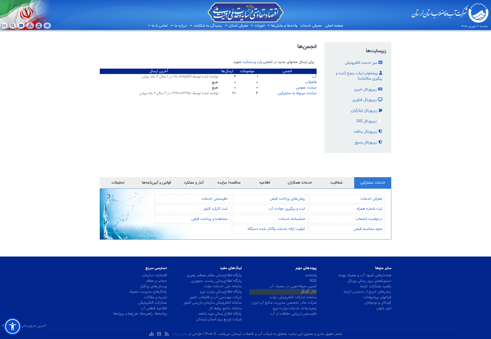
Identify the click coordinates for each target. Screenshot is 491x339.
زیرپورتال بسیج (366, 142)
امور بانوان (383, 308)
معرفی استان (238, 26)
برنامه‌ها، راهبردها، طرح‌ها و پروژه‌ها (140, 313)
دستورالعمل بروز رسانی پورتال (369, 281)
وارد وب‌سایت (252, 62)
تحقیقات (118, 183)
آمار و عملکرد (194, 183)
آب (314, 77)
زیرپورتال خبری (365, 89)
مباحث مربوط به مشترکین (297, 93)
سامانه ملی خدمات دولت (223, 286)
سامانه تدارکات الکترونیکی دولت (293, 297)
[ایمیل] (21, 26)
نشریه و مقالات (155, 297)
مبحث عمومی (306, 88)
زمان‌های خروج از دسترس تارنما (367, 291)
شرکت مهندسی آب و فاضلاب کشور (215, 297)
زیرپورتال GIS (366, 121)
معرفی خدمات (311, 26)
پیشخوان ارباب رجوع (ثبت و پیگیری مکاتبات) (359, 76)
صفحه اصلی (334, 26)
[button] (12, 326)
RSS (313, 281)
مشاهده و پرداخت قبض (209, 219)
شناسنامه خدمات (292, 219)
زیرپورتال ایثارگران (364, 111)
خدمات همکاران (300, 183)
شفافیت (336, 183)
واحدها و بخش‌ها (283, 26)
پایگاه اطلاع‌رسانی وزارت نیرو (221, 291)
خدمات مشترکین (372, 183)
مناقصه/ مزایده (229, 183)
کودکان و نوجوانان (378, 302)
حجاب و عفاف (156, 281)
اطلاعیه (264, 183)
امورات (259, 26)
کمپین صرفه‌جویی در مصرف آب (293, 286)
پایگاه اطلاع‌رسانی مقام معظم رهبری (214, 275)
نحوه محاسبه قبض (368, 229)
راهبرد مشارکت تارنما (375, 286)
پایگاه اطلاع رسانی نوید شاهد (220, 313)
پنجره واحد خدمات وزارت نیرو (295, 308)
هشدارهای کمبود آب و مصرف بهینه (364, 275)
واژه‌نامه (311, 275)
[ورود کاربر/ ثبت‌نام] (39, 26)
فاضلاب (311, 82)
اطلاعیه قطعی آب (154, 308)
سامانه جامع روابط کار (225, 308)
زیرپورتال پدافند (365, 132)
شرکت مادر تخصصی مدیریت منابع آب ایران (284, 302)
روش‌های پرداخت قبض (287, 199)
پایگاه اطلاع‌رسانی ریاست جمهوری (216, 281)
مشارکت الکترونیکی (152, 302)
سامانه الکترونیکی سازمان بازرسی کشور (212, 302)
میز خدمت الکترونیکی (361, 63)
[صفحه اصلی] (47, 26)
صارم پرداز (180, 334)
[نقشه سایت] (30, 26)
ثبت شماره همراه (369, 209)
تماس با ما (159, 26)
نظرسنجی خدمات (215, 199)
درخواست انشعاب (369, 219)
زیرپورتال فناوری (364, 100)
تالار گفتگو (309, 291)
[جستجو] (12, 26)
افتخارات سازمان (154, 275)
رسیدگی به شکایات (207, 26)
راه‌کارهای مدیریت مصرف (148, 291)
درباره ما (180, 26)
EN (3, 26)
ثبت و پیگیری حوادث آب (287, 209)
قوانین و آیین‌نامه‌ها (156, 183)
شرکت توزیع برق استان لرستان (219, 319)
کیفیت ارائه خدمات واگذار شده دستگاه (276, 229)
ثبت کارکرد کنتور (215, 209)
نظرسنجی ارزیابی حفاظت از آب (293, 313)
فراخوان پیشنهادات (377, 297)
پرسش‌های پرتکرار (153, 286)
